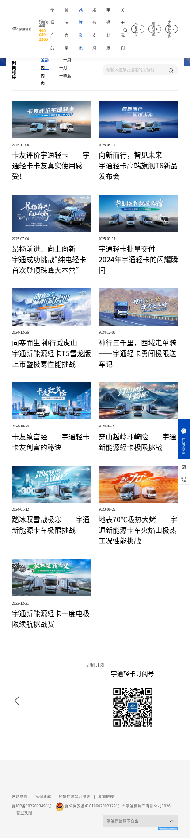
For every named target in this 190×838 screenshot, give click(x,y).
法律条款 (43, 796)
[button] (17, 701)
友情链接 (106, 796)
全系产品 (52, 29)
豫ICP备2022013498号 (32, 806)
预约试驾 (153, 29)
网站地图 (20, 796)
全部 (45, 60)
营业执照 (24, 813)
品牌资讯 (81, 29)
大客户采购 (169, 29)
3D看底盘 (136, 29)
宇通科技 (108, 29)
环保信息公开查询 (75, 796)
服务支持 (94, 29)
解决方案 (66, 29)
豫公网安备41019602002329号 (92, 806)
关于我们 (123, 29)
